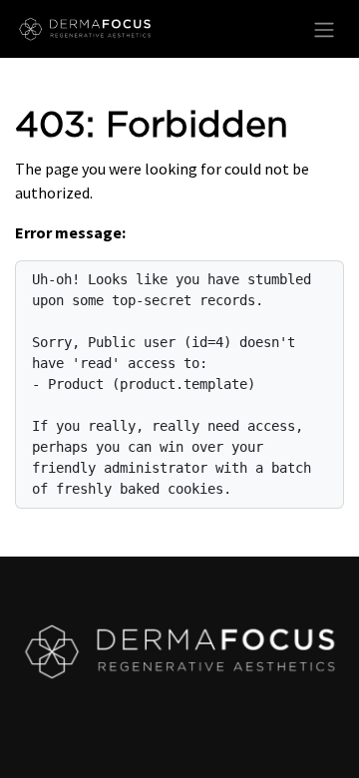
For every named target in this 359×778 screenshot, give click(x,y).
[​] (179, 651)
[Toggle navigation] (324, 29)
